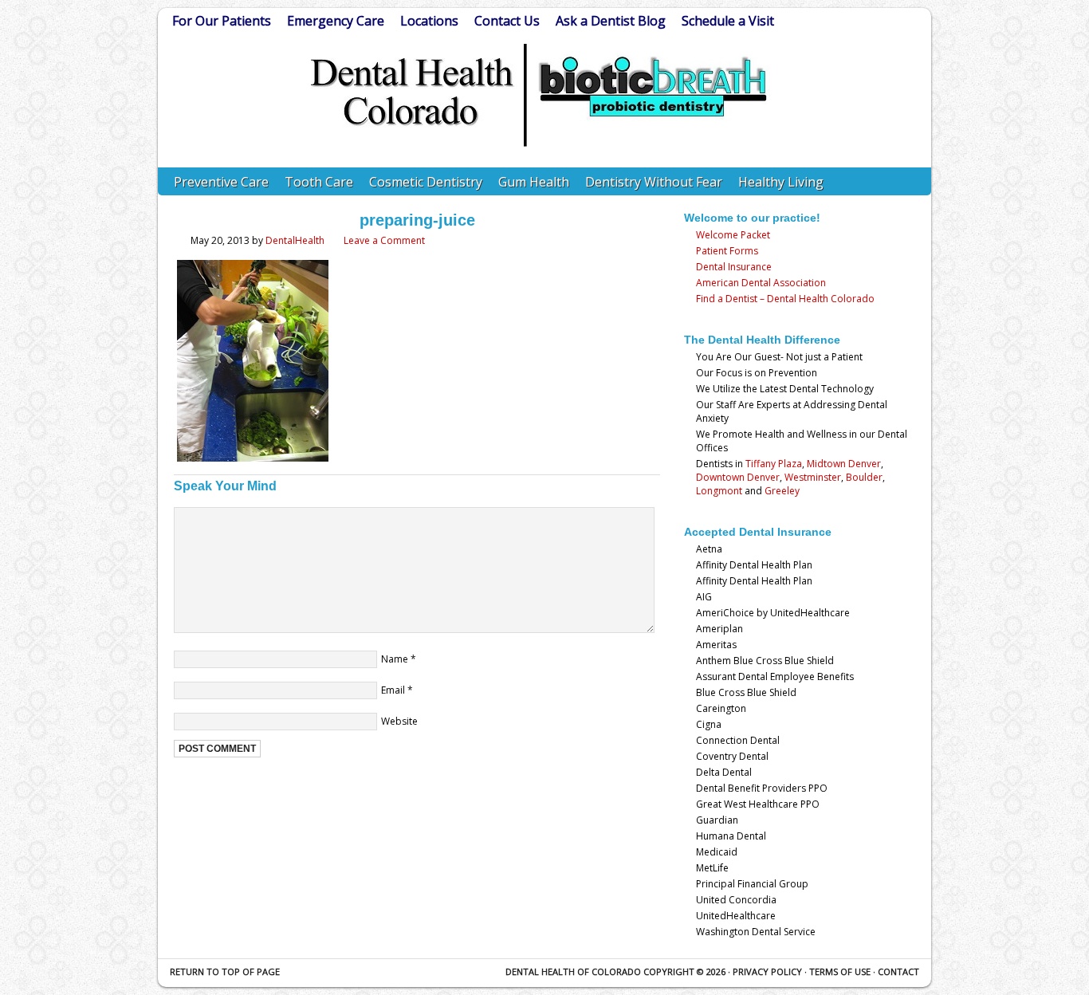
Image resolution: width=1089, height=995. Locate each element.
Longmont (719, 491)
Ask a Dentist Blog (611, 20)
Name (394, 659)
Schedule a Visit (728, 20)
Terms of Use (840, 971)
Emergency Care (335, 20)
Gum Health (533, 182)
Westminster (812, 477)
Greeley (782, 491)
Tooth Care (319, 182)
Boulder (864, 477)
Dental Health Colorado (540, 121)
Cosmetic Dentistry (425, 182)
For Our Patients (221, 20)
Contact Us (507, 20)
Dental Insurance (734, 266)
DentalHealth (294, 240)
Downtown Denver (738, 477)
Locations (429, 20)
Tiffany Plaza (773, 463)
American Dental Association (761, 282)
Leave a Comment (384, 240)
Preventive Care (221, 182)
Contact (898, 971)
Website (399, 721)
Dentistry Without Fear (653, 182)
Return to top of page (225, 971)
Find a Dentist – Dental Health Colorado (785, 298)
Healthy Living (781, 182)
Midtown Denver (844, 463)
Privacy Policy (767, 971)
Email (393, 690)
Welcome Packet (733, 235)
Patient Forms (727, 251)
